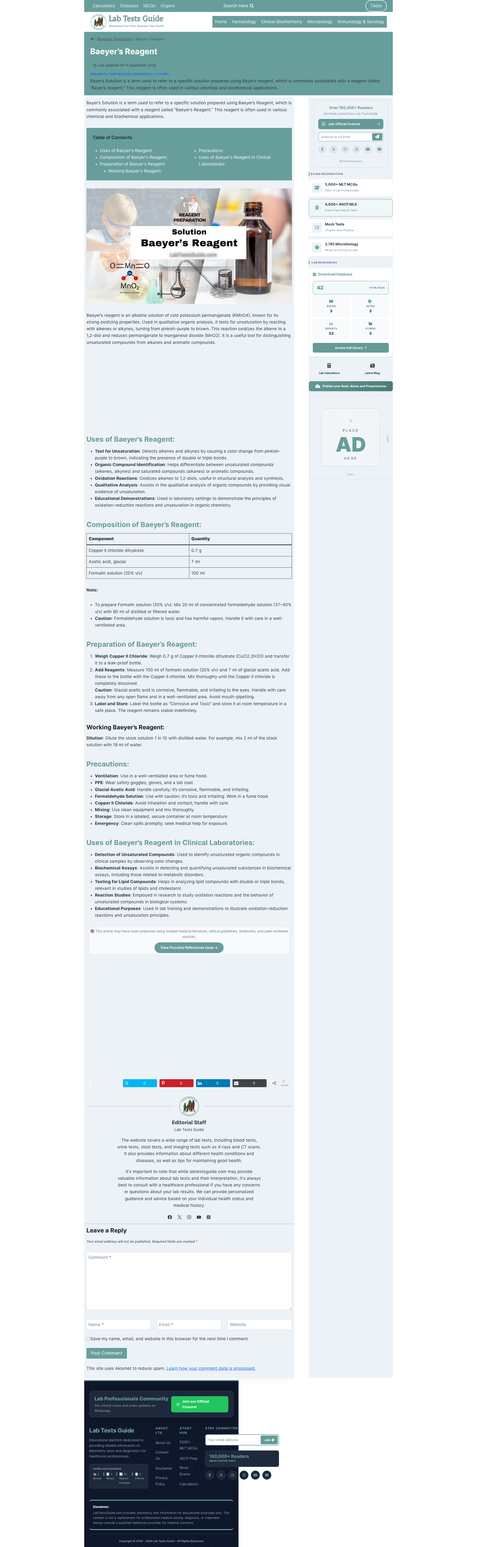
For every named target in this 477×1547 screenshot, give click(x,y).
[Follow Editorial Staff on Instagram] (189, 1217)
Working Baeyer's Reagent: (135, 170)
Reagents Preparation (110, 74)
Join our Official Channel (195, 1404)
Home (221, 21)
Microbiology (319, 21)
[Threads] (356, 149)
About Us (163, 1442)
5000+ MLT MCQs (189, 1445)
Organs (167, 5)
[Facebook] (322, 149)
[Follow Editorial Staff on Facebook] (169, 1217)
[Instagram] (345, 149)
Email (166, 1324)
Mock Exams (185, 1470)
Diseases (129, 5)
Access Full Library (349, 348)
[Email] (379, 149)
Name (96, 1324)
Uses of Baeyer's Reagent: (126, 150)
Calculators (104, 5)
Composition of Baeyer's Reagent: (133, 157)
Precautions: (211, 150)
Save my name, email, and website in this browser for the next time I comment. (169, 1338)
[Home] (92, 39)
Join (267, 1440)
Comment (99, 1257)
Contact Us (162, 1455)
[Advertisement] (189, 389)
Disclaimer (164, 1468)
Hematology (244, 21)
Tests (376, 5)
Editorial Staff (189, 1122)
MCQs (149, 5)
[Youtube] (368, 149)
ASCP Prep (189, 1458)
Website (238, 1324)
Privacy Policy (162, 1481)
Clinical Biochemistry (281, 21)
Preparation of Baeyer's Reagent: (133, 163)
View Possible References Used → (189, 947)
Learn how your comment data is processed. (211, 1368)
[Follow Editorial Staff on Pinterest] (208, 1217)
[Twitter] (334, 149)
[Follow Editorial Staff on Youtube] (199, 1217)
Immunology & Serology (361, 21)
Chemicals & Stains (151, 74)
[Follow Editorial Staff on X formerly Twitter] (179, 1217)
